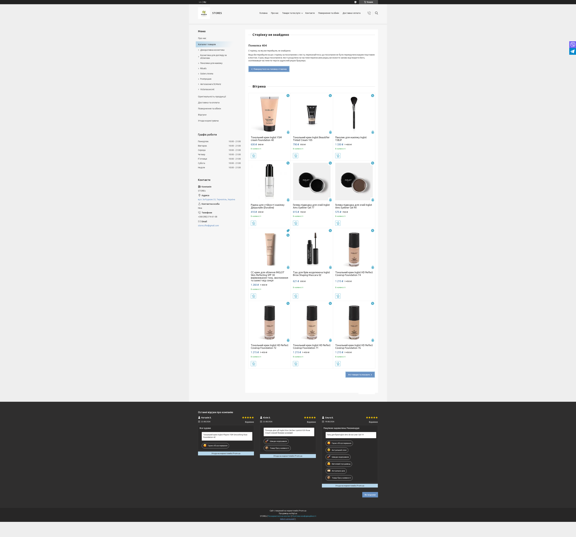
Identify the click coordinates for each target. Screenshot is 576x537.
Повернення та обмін (328, 13)
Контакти (310, 13)
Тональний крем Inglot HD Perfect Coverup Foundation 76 (354, 346)
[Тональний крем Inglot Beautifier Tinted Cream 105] (312, 114)
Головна (263, 13)
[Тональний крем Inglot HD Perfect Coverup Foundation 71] (312, 322)
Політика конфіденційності (304, 516)
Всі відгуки (370, 495)
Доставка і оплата (351, 13)
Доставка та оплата (208, 102)
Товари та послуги (291, 13)
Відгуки (202, 114)
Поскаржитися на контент (279, 516)
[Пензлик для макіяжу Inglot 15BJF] (354, 114)
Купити (253, 155)
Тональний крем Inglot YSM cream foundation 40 (266, 138)
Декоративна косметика (212, 50)
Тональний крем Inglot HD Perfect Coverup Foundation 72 (269, 346)
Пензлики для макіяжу (211, 63)
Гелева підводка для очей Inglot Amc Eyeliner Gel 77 (311, 206)
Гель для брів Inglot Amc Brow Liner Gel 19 (345, 435)
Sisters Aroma (206, 73)
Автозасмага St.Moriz (210, 84)
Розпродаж (206, 79)
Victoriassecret (207, 89)
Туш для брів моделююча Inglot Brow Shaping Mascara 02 (311, 273)
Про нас (275, 13)
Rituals (203, 68)
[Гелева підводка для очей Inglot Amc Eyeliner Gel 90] (354, 182)
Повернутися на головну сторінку (270, 69)
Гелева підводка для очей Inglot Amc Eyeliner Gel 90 (353, 206)
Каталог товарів (207, 44)
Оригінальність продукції (212, 96)
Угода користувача (208, 120)
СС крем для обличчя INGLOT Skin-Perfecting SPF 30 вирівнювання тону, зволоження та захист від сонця (269, 276)
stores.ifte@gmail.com (208, 225)
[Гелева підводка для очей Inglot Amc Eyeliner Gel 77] (312, 182)
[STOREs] (204, 13)
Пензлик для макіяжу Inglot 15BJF (351, 138)
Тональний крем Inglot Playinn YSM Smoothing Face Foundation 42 (225, 436)
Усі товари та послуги (359, 375)
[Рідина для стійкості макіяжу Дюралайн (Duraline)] (270, 182)
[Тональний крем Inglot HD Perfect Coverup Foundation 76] (354, 322)
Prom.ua (302, 511)
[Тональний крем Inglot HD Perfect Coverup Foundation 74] (354, 249)
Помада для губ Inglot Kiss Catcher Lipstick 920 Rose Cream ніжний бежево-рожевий (287, 431)
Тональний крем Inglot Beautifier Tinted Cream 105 (311, 138)
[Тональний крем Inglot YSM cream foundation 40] (270, 114)
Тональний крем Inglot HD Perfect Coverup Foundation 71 (311, 346)
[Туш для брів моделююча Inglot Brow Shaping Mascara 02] (312, 249)
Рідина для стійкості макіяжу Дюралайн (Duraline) (267, 206)
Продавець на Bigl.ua (288, 513)
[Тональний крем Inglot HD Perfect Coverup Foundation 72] (270, 322)
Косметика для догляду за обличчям (213, 56)
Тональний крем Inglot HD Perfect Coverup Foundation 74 (354, 273)
